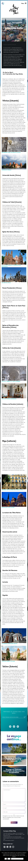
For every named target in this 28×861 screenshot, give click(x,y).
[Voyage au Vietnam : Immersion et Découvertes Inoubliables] (14, 771)
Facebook (10, 846)
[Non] (26, 856)
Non (9, 858)
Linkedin (4, 846)
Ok (5, 858)
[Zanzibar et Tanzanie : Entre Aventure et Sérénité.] (14, 760)
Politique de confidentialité (17, 858)
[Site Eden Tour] (3, 3)
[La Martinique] (14, 749)
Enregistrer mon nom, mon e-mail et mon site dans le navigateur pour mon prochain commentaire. (13, 817)
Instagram (7, 846)
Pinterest (13, 846)
